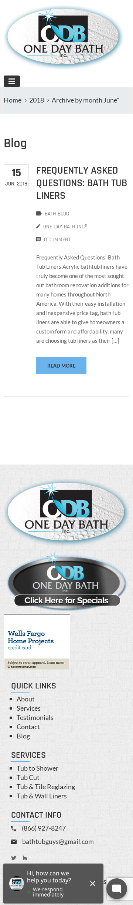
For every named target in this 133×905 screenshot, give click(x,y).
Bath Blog (57, 213)
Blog (23, 736)
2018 (36, 100)
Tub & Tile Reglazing (46, 786)
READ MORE (61, 366)
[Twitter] (13, 858)
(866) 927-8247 (44, 828)
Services (29, 708)
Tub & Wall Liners (42, 796)
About (26, 699)
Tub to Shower (37, 768)
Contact (28, 727)
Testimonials (35, 717)
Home (12, 100)
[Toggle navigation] (12, 81)
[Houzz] (25, 858)
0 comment (57, 239)
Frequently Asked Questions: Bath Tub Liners (81, 183)
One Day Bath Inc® (65, 226)
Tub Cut (28, 777)
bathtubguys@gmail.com (58, 841)
